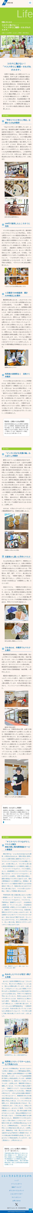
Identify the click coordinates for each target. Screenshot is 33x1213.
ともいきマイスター (16, 1194)
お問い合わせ (16, 1200)
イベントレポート (16, 1184)
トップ (16, 1180)
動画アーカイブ (16, 1187)
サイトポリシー (16, 1197)
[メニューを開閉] (30, 3)
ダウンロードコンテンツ (16, 1190)
